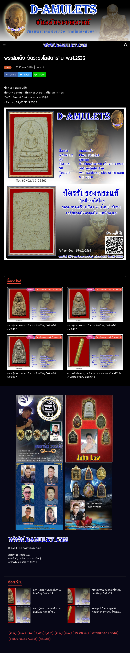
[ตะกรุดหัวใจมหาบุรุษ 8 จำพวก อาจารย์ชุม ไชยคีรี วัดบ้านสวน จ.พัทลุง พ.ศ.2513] (95, 352)
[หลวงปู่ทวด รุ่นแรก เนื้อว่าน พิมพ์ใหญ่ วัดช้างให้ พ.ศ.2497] (35, 304)
